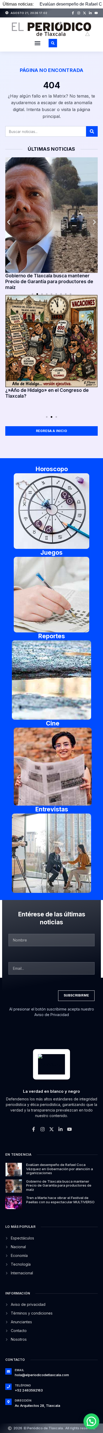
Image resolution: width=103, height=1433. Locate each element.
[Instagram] (78, 13)
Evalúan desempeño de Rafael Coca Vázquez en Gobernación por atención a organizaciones (59, 1169)
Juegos (51, 552)
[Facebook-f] (72, 13)
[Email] (8, 1371)
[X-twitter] (84, 13)
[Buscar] (92, 131)
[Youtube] (96, 13)
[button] (37, 43)
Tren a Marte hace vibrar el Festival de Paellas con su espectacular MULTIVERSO (60, 1200)
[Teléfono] (8, 1387)
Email (19, 1370)
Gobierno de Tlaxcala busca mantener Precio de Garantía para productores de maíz (49, 281)
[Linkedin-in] (90, 13)
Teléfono (23, 1385)
